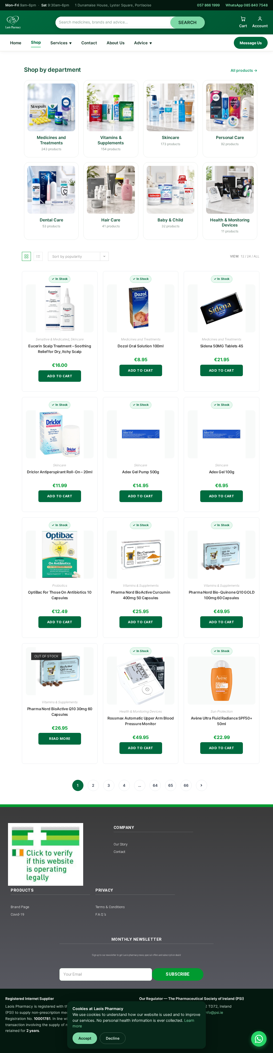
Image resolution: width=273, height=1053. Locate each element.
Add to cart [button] (60, 375)
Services (61, 42)
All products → (244, 70)
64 (155, 785)
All (256, 256)
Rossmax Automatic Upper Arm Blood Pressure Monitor (140, 721)
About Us (116, 42)
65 (170, 785)
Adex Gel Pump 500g (140, 472)
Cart (243, 25)
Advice (143, 42)
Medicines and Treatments (140, 339)
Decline (112, 1038)
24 (249, 256)
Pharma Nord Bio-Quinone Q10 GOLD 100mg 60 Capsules (222, 595)
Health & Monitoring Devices (140, 711)
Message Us (251, 43)
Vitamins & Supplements (141, 585)
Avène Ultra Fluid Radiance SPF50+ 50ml (221, 721)
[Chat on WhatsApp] (259, 1039)
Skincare (77, 339)
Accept (84, 1038)
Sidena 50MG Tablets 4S (221, 346)
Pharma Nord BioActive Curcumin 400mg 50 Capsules (140, 595)
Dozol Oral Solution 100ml (140, 346)
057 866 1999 (208, 5)
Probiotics (59, 585)
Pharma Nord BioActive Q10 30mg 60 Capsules (59, 711)
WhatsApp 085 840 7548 (247, 5)
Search (187, 22)
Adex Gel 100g (221, 472)
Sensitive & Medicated (52, 339)
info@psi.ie (213, 1012)
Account (260, 25)
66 (186, 785)
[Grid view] (26, 256)
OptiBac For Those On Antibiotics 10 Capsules (59, 595)
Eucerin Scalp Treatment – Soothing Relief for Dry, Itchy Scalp (59, 349)
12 (242, 256)
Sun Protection (222, 711)
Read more (59, 738)
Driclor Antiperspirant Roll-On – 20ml (60, 472)
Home (15, 42)
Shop (36, 42)
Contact (89, 42)
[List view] (38, 256)
